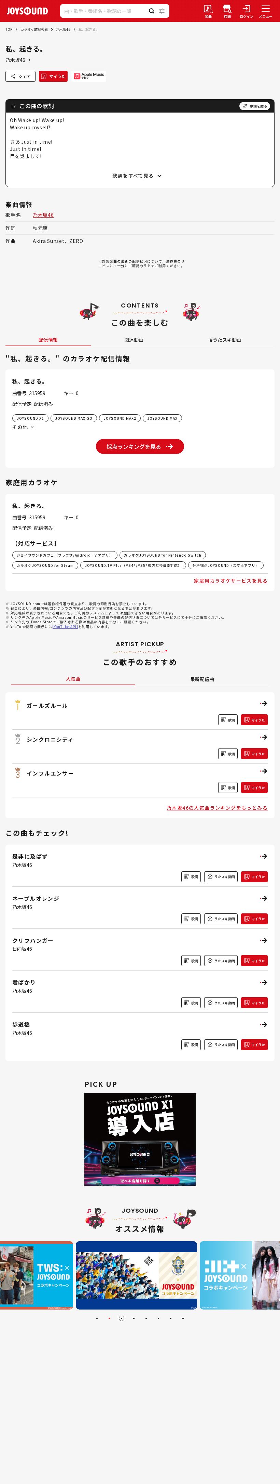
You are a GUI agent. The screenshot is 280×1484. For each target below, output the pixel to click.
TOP (8, 29)
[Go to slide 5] (146, 1318)
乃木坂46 (63, 29)
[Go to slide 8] (183, 1318)
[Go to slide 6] (158, 1318)
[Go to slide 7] (170, 1318)
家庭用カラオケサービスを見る (231, 580)
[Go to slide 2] (109, 1318)
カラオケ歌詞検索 (34, 29)
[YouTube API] (65, 626)
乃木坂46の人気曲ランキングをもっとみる (217, 807)
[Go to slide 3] (121, 1318)
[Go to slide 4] (134, 1318)
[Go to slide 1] (97, 1318)
